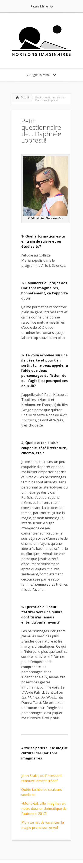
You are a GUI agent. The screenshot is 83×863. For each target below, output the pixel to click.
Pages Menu (39, 6)
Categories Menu (38, 75)
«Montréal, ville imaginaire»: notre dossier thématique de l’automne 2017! (44, 808)
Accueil (25, 97)
